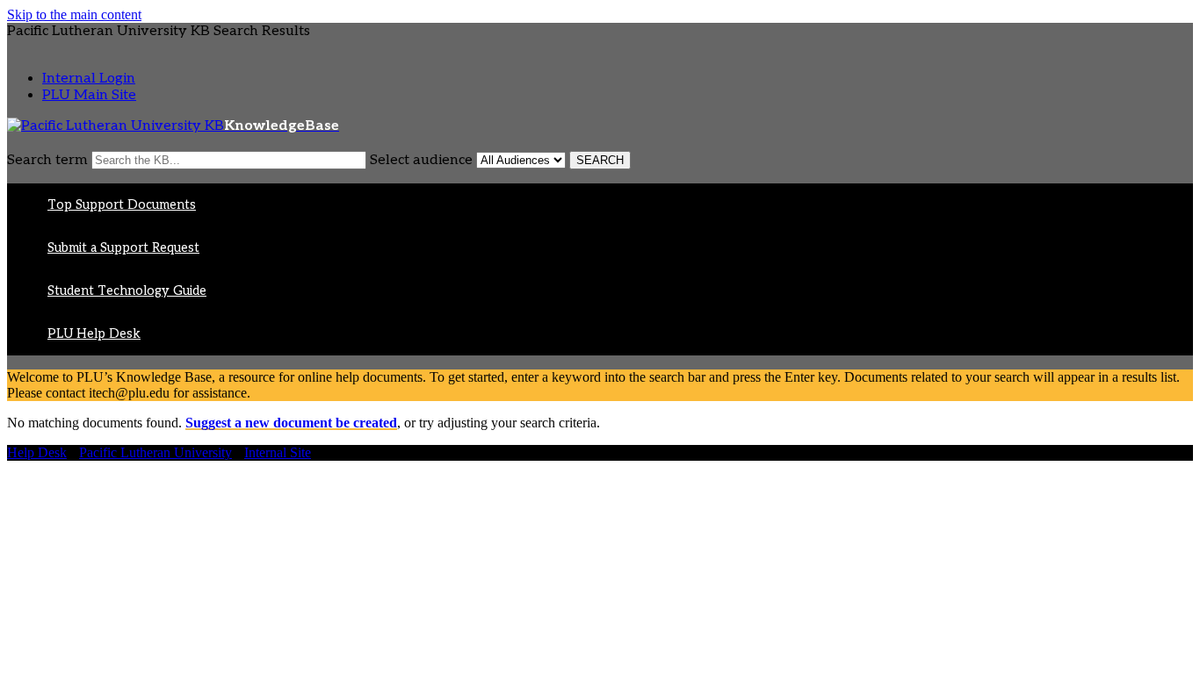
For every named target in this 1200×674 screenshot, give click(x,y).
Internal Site (277, 452)
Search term (47, 160)
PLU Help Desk (94, 333)
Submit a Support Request (123, 247)
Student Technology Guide (126, 290)
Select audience (421, 160)
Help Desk (37, 452)
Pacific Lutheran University (155, 452)
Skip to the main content (74, 14)
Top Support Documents (121, 204)
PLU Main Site (89, 95)
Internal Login (88, 78)
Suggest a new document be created (291, 422)
